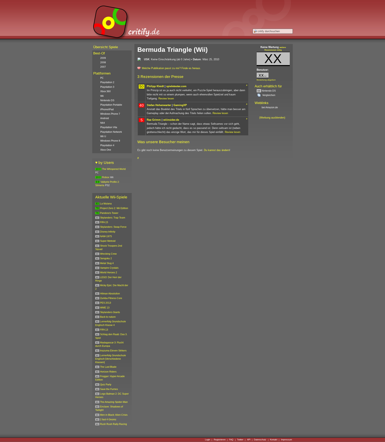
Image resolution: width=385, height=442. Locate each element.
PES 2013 (105, 303)
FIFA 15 (104, 222)
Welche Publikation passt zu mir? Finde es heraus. (171, 68)
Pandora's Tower (109, 213)
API (248, 440)
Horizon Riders (108, 372)
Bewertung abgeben (266, 80)
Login (207, 440)
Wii (102, 96)
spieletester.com (176, 86)
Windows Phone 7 (110, 113)
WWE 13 (104, 307)
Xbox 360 (105, 91)
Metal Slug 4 (107, 263)
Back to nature (108, 317)
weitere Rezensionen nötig (275, 48)
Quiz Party (105, 384)
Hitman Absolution (110, 293)
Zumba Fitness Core (111, 298)
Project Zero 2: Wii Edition (114, 208)
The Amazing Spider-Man (114, 402)
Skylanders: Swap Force (113, 227)
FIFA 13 (104, 330)
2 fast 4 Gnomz (108, 419)
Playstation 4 (107, 145)
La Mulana (106, 203)
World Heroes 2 (108, 272)
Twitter (240, 440)
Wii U (103, 136)
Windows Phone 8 (110, 140)
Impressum (286, 440)
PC (102, 78)
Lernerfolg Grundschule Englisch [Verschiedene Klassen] (110, 359)
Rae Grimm (154, 119)
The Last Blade (108, 367)
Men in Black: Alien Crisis (114, 415)
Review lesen (166, 98)
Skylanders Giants (110, 312)
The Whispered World (114, 169)
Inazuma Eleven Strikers (113, 350)
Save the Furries (109, 389)
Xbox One (105, 149)
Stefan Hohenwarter (159, 105)
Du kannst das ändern (216, 150)
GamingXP (180, 105)
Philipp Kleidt (155, 86)
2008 (103, 62)
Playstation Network (111, 132)
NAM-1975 (106, 236)
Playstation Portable (111, 104)
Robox (105, 177)
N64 (102, 122)
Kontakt (273, 440)
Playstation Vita (108, 127)
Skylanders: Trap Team (112, 217)
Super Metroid (108, 241)
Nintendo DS (266, 90)
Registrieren (220, 440)
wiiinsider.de (171, 119)
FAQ (231, 440)
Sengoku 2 (106, 258)
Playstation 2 (107, 82)
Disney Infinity (107, 232)
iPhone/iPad (107, 109)
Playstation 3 (107, 87)
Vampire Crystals (109, 268)
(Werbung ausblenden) (272, 117)
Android (104, 118)
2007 (103, 66)
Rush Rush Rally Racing (113, 424)
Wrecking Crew (108, 254)
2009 (103, 58)
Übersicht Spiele (105, 47)
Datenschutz (260, 440)
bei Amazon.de (270, 107)
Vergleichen (268, 95)
